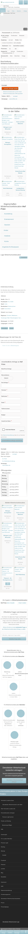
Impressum (3, 882)
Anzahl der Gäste (6, 421)
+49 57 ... (8, 96)
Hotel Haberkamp (7, 188)
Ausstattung (8, 214)
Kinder (5, 230)
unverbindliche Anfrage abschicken (12, 440)
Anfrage (25, 11)
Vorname (3, 390)
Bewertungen (19, 11)
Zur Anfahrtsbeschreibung (8, 461)
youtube (3, 868)
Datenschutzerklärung (8, 435)
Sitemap (3, 851)
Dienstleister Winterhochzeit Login (10, 921)
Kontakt (11, 328)
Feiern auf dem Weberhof (20, 122)
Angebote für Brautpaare (10, 247)
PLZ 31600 (10, 301)
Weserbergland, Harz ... (16, 317)
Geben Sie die (10, 345)
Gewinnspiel (4, 834)
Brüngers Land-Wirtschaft (8, 128)
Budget (3, 414)
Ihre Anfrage (4, 382)
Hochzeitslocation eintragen (8, 812)
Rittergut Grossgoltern (7, 143)
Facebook (3, 860)
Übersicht (3, 11)
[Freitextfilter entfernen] (21, 2)
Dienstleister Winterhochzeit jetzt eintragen (14, 780)
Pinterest (3, 864)
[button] (14, 21)
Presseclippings (5, 906)
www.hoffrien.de (13, 99)
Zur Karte (4, 458)
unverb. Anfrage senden (11, 88)
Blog (2, 872)
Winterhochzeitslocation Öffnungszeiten (13, 93)
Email (3, 402)
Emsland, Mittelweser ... (13, 315)
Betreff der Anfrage (6, 368)
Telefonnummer (5, 408)
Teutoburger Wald (5, 317)
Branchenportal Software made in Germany (10, 929)
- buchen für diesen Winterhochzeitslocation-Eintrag (15, 744)
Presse (2, 902)
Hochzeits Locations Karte (7, 800)
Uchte (5, 304)
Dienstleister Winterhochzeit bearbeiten (10, 898)
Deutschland (7, 308)
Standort (7, 225)
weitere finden (20, 673)
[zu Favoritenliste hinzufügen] (2, 14)
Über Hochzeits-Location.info (8, 808)
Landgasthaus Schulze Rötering (20, 189)
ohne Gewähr (11, 603)
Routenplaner (24, 257)
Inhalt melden (22, 603)
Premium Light (24, 110)
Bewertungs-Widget (7, 825)
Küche (6, 241)
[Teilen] (22, 932)
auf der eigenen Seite (21, 723)
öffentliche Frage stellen (15, 638)
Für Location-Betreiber (6, 838)
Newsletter (3, 876)
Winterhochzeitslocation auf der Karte (12, 91)
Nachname (4, 396)
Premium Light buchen (8, 817)
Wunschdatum (5, 375)
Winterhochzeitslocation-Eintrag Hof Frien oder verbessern (8, 723)
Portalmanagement (5, 894)
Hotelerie (7, 236)
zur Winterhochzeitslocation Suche (1, 6)
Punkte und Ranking (6, 821)
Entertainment (9, 219)
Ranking (3, 846)
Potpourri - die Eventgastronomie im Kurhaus (8, 579)
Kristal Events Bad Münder (20, 172)
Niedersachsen (11, 306)
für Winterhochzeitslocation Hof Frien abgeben (7, 674)
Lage (8, 11)
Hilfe (2, 829)
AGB (2, 886)
